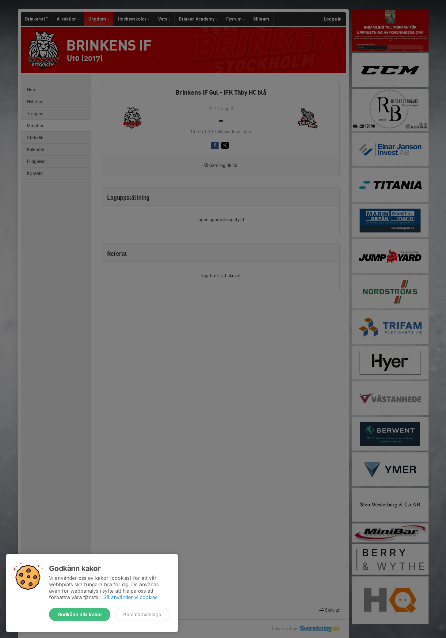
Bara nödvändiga (142, 614)
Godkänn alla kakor (79, 614)
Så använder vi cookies (130, 597)
